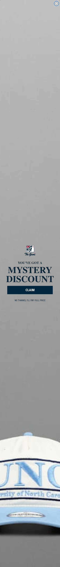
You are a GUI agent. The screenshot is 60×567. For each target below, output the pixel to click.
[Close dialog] (56, 3)
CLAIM (30, 290)
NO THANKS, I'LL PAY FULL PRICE (30, 300)
